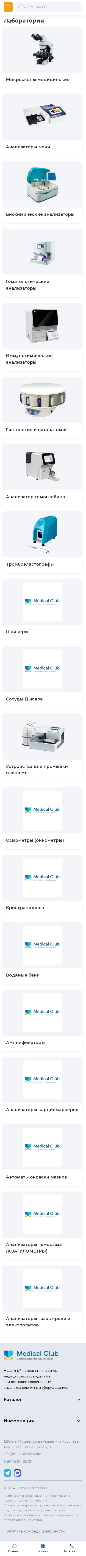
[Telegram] (7, 1473)
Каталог (43, 1551)
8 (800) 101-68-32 (18, 1462)
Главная (14, 1551)
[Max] (17, 1473)
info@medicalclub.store (22, 1454)
